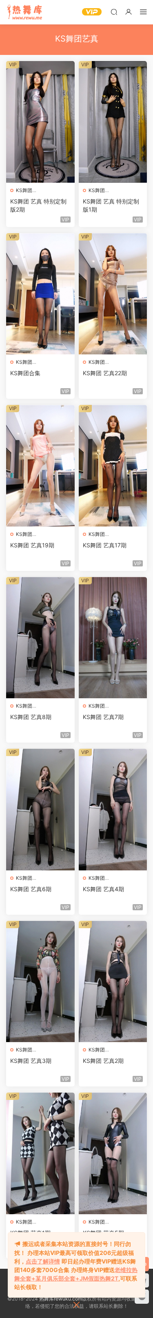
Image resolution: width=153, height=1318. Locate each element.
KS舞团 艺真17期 (104, 545)
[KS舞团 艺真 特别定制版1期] (113, 122)
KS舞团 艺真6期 (30, 888)
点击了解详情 (43, 1261)
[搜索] (114, 12)
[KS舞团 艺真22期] (113, 294)
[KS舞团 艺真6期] (40, 809)
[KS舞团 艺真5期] (113, 1153)
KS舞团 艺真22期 (105, 372)
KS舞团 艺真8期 (30, 716)
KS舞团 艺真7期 (103, 716)
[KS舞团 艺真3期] (40, 982)
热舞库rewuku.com (60, 1299)
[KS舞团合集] (40, 294)
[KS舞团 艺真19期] (40, 466)
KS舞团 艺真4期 (103, 888)
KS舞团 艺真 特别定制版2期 (38, 205)
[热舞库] (24, 12)
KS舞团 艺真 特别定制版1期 (111, 205)
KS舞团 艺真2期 (103, 1060)
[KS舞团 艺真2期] (113, 982)
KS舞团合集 (25, 372)
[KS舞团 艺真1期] (40, 1153)
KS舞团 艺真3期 (30, 1060)
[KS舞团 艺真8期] (40, 638)
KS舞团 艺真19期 (32, 545)
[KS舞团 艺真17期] (113, 466)
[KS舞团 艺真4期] (113, 809)
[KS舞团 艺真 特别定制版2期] (40, 122)
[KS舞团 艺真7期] (113, 638)
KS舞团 (24, 190)
